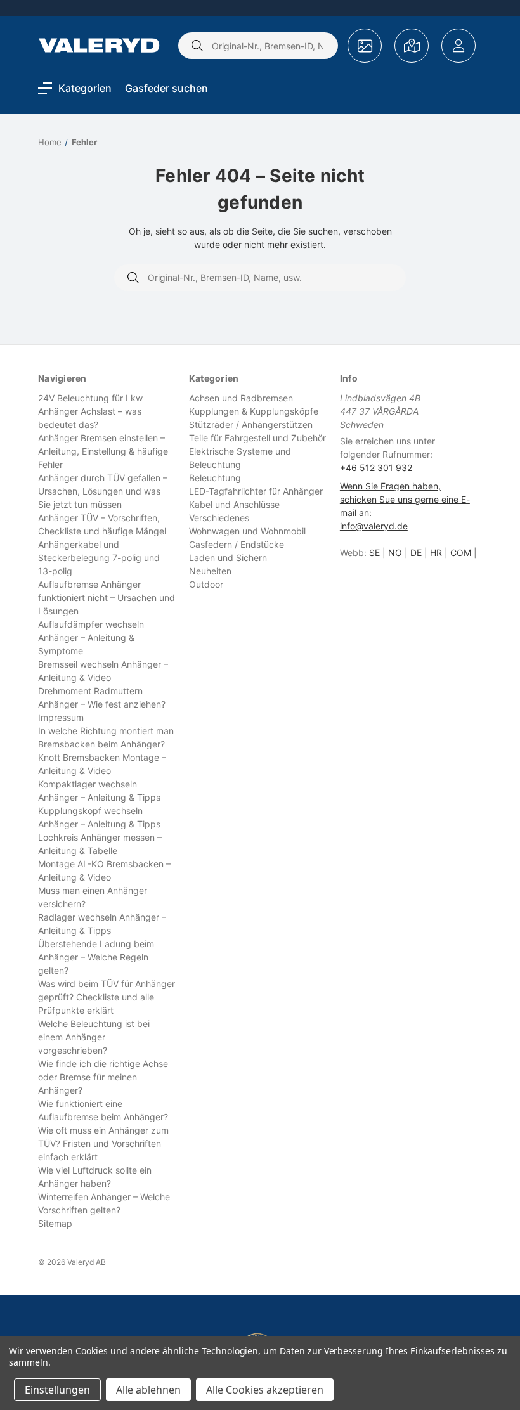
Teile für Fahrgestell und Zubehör (257, 437)
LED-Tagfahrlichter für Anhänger (256, 491)
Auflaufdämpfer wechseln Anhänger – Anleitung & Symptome (91, 637)
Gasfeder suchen (166, 88)
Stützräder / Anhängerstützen (251, 424)
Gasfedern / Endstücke (236, 544)
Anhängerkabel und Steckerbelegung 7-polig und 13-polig (99, 557)
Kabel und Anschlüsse (234, 504)
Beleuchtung (215, 477)
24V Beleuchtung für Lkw (90, 397)
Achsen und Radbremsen (241, 397)
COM (460, 552)
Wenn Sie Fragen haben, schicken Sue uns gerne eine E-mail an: (405, 499)
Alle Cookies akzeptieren (264, 1390)
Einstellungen (57, 1390)
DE (416, 552)
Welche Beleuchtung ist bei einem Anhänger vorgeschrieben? (94, 1037)
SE (374, 552)
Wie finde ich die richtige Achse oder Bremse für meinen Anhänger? (103, 1077)
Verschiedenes (219, 517)
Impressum (61, 717)
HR (436, 552)
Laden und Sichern (228, 557)
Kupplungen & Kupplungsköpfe (253, 411)
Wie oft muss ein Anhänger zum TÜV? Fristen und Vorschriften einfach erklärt (103, 1143)
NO (395, 552)
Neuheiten (210, 571)
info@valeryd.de (374, 526)
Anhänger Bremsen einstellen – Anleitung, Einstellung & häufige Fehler (103, 451)
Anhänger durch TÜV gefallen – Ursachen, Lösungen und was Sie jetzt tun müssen (102, 491)
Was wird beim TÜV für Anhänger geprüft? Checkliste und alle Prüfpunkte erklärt (106, 997)
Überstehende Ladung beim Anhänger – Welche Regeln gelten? (96, 957)
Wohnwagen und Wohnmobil (247, 531)
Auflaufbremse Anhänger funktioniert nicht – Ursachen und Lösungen (106, 597)
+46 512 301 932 (376, 467)
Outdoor (206, 584)
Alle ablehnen (148, 1390)
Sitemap (55, 1223)
